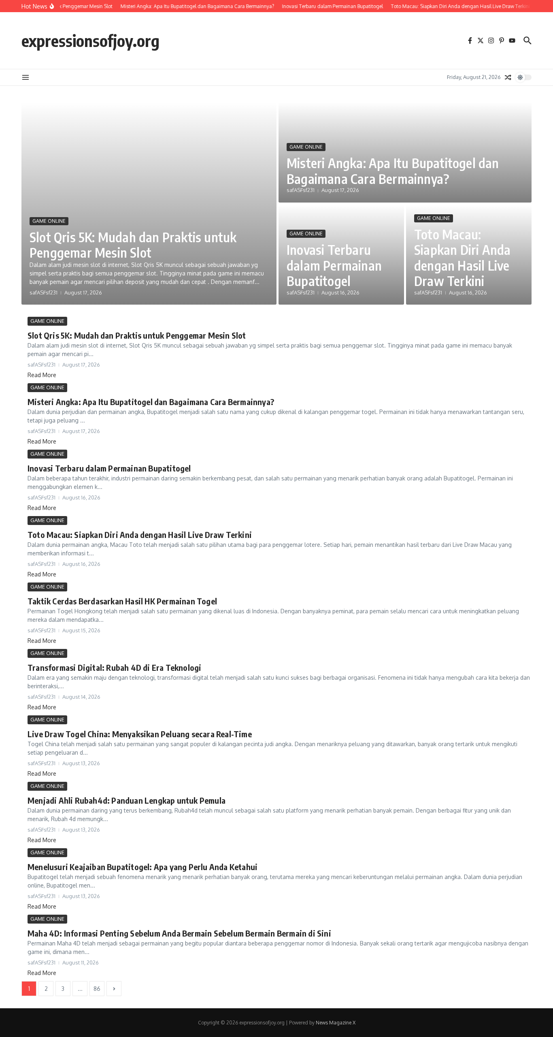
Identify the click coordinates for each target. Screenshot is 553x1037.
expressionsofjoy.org (90, 40)
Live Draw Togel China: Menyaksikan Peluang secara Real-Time (140, 734)
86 (97, 988)
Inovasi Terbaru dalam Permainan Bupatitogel (334, 265)
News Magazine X (335, 1023)
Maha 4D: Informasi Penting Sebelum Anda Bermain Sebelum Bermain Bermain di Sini (179, 933)
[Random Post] (508, 77)
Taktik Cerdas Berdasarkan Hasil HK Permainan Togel (122, 601)
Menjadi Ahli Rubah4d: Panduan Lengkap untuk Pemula (126, 800)
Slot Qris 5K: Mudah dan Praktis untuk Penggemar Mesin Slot (133, 244)
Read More (42, 374)
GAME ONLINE (49, 221)
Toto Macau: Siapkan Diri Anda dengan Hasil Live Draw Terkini (462, 257)
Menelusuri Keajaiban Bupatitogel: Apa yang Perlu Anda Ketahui (142, 867)
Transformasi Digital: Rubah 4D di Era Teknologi (114, 667)
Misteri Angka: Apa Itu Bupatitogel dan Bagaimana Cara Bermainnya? (393, 170)
